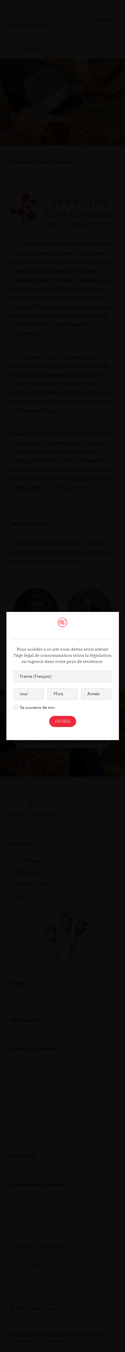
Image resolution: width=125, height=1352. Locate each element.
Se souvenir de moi (37, 708)
